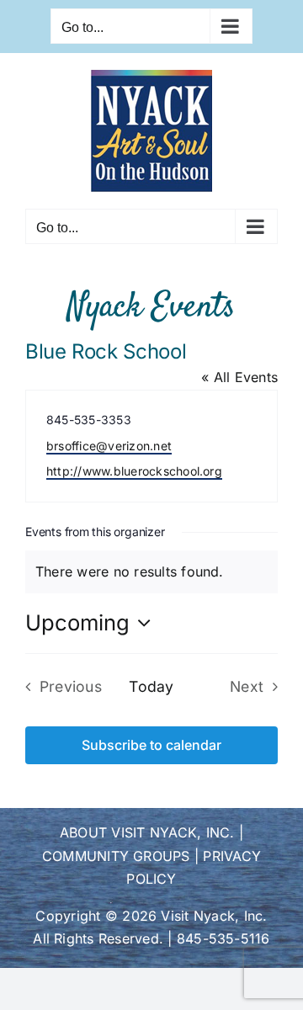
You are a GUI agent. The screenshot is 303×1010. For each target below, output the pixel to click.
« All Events (239, 377)
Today (151, 686)
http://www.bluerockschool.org (134, 471)
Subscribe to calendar (151, 745)
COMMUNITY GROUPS (116, 856)
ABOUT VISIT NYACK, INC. (147, 832)
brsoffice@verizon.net (109, 446)
